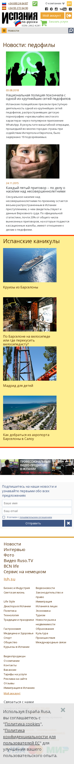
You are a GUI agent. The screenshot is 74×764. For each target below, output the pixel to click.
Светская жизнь (14, 592)
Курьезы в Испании (16, 647)
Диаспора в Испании (17, 606)
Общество (10, 642)
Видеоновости (45, 588)
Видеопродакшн (14, 656)
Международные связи (51, 642)
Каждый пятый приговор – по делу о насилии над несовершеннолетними (35, 190)
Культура (42, 633)
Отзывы (9, 683)
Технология (11, 615)
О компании (53, 3)
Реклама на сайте (15, 679)
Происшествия (45, 638)
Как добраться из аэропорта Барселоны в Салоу (26, 437)
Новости (13, 30)
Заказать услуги (58, 21)
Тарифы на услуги (15, 674)
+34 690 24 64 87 (18, 3)
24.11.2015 (12, 183)
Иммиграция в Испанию (19, 688)
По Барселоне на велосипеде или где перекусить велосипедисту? (26, 340)
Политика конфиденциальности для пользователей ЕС (29, 737)
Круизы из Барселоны (20, 287)
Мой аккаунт (12, 693)
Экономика (43, 611)
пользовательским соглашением (36, 517)
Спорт (8, 638)
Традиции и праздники (19, 620)
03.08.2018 (12, 90)
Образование (45, 629)
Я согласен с (29, 517)
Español (69, 3)
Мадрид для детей (18, 385)
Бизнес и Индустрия (17, 588)
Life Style (9, 601)
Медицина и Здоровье (19, 633)
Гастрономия (12, 629)
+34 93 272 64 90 (18, 8)
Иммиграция (44, 601)
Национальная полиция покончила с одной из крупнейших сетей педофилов (38, 97)
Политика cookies (22, 724)
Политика (10, 611)
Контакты (10, 665)
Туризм (40, 615)
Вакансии (10, 670)
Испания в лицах (47, 606)
